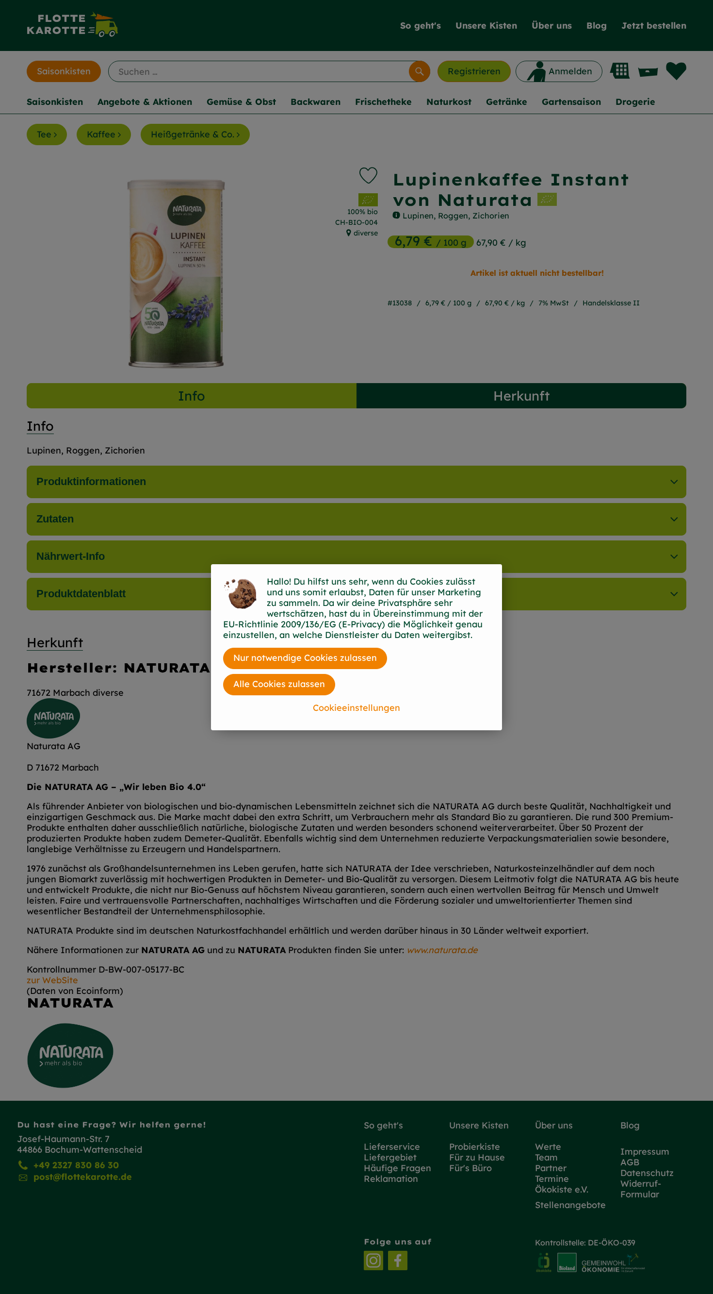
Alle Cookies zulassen (279, 683)
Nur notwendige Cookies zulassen (305, 657)
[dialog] (356, 647)
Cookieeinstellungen (356, 707)
